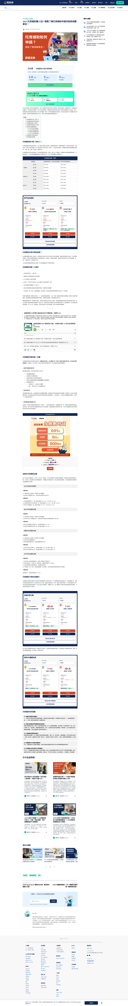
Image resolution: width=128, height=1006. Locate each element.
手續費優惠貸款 (32, 875)
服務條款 (37, 904)
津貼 (39, 875)
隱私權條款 (40, 904)
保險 (106, 2)
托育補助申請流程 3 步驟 (33, 125)
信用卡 (70, 2)
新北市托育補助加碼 (34, 130)
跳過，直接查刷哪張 (50, 104)
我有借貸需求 (50, 85)
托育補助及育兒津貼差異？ (33, 121)
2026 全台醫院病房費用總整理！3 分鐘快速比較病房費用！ (95, 22)
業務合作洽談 (89, 948)
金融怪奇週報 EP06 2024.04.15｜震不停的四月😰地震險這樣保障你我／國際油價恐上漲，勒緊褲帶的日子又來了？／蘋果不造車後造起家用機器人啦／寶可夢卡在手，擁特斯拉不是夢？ (67, 342)
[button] (54, 867)
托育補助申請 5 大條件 (32, 123)
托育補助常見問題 (31, 137)
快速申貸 (25, 875)
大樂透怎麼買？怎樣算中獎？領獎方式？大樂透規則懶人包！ (95, 40)
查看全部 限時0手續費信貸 (50, 700)
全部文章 (64, 7)
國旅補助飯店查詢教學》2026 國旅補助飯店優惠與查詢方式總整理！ (95, 44)
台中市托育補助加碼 (34, 133)
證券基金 (100, 2)
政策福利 (31, 18)
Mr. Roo (28, 29)
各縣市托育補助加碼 (31, 126)
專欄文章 (112, 2)
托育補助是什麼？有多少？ (33, 119)
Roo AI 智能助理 (63, 2)
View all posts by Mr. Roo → (39, 927)
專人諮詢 (32, 236)
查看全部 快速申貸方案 (50, 638)
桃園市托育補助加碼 (34, 131)
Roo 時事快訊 (26, 18)
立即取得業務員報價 (50, 244)
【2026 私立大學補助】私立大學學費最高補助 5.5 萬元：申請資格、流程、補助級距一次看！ (95, 32)
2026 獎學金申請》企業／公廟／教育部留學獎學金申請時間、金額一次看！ (95, 27)
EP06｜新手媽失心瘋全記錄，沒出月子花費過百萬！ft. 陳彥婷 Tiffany (42, 346)
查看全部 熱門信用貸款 (50, 241)
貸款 (76, 2)
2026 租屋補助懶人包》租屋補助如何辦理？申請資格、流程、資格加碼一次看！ (95, 35)
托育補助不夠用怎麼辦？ (32, 135)
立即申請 (32, 233)
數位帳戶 (94, 2)
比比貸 (81, 2)
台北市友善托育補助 (33, 128)
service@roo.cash (90, 950)
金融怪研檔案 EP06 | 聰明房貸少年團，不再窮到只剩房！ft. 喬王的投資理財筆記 (44, 338)
